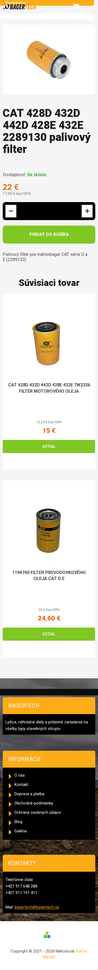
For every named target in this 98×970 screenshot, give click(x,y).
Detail (49, 446)
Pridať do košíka (49, 234)
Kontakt (21, 784)
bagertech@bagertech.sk (36, 907)
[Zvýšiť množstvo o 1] (87, 211)
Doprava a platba (29, 793)
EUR (36, 7)
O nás (19, 775)
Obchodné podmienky (33, 803)
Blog (18, 821)
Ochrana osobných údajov (37, 812)
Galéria (20, 831)
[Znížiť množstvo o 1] (10, 211)
